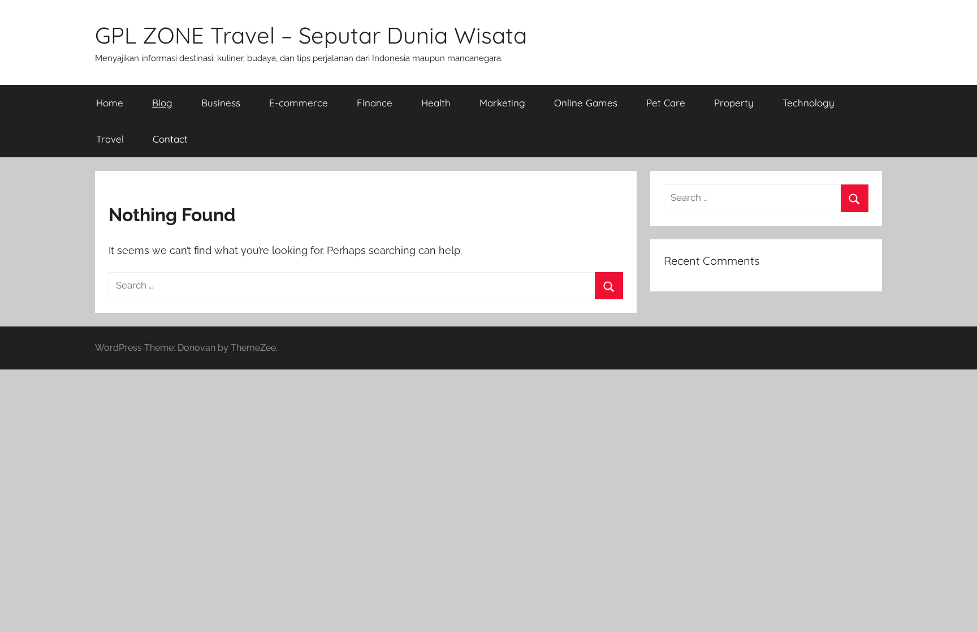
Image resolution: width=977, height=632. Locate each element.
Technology (809, 103)
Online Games (585, 103)
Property (734, 103)
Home (109, 103)
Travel (110, 139)
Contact (170, 139)
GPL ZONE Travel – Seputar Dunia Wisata (311, 35)
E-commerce (298, 103)
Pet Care (665, 103)
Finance (374, 103)
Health (436, 103)
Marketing (502, 103)
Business (220, 103)
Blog (162, 103)
